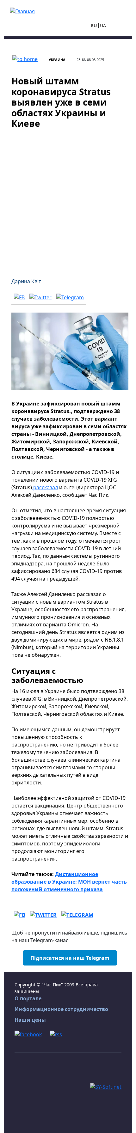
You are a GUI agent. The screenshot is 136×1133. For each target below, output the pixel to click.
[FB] (19, 297)
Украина (57, 59)
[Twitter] (40, 297)
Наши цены (30, 1019)
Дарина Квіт (26, 281)
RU (94, 25)
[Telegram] (70, 297)
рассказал (45, 487)
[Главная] (22, 10)
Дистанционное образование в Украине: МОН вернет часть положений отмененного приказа (69, 882)
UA (103, 25)
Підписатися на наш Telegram (69, 957)
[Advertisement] (68, 199)
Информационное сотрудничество (61, 1009)
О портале (28, 998)
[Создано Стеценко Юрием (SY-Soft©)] (105, 1086)
